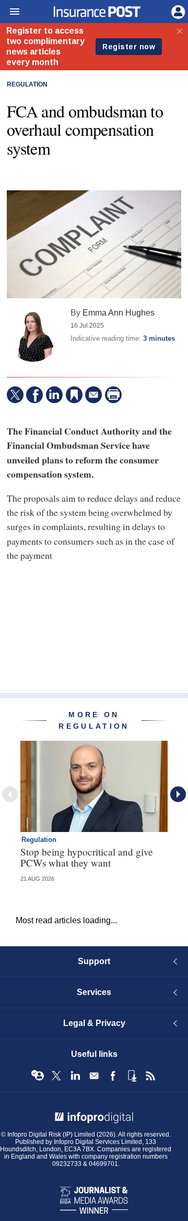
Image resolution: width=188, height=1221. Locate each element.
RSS (150, 1075)
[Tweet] (15, 394)
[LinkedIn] (54, 394)
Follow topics (37, 1075)
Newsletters (94, 1075)
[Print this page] (113, 394)
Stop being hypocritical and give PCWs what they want (86, 857)
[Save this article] (74, 394)
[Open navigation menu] (10, 12)
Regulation (27, 84)
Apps (131, 1075)
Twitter (56, 1075)
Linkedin (75, 1075)
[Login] (177, 11)
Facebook (113, 1075)
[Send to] (93, 394)
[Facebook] (34, 394)
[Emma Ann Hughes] (33, 335)
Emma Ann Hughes (119, 312)
